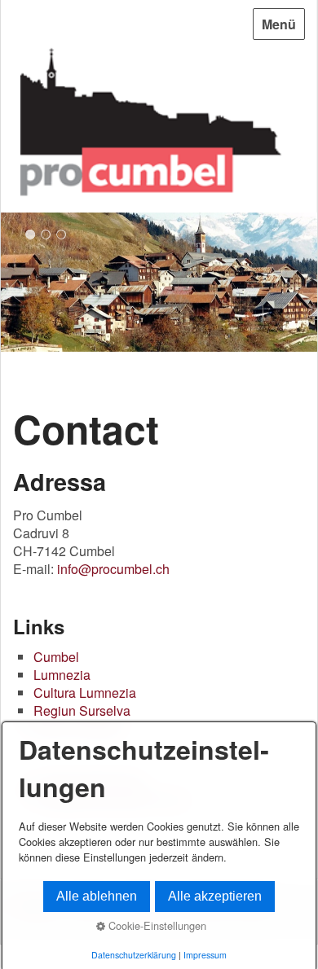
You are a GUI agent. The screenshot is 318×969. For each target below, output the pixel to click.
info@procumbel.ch (113, 568)
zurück (17, 285)
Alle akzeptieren (215, 896)
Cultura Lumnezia (84, 692)
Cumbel (56, 656)
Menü (279, 24)
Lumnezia (62, 674)
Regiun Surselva (81, 710)
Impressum (205, 955)
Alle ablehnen (96, 896)
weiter (301, 285)
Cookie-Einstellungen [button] (155, 925)
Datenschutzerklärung (133, 955)
